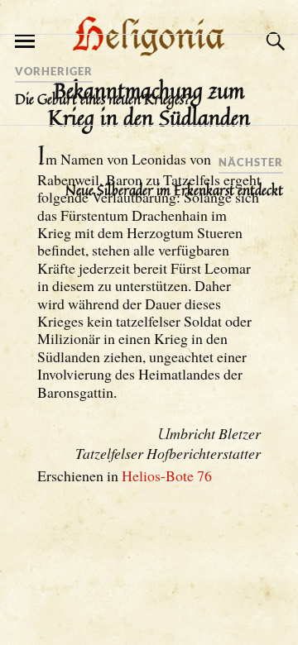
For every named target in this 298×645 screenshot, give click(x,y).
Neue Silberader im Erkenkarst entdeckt (174, 190)
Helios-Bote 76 (167, 475)
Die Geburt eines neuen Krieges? (103, 99)
